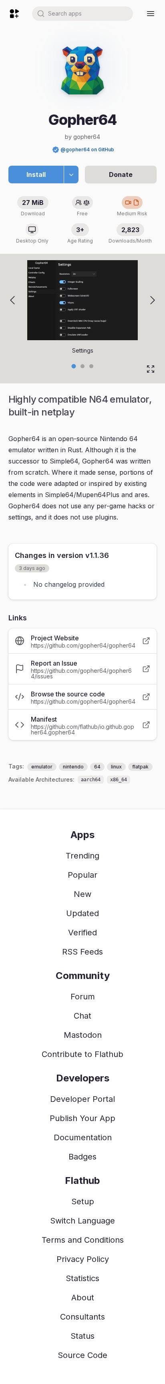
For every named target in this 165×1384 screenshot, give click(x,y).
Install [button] (36, 174)
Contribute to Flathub (82, 1054)
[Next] (152, 300)
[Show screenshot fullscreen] (150, 369)
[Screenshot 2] (91, 366)
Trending (82, 855)
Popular (82, 875)
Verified (82, 932)
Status (82, 1336)
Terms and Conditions (83, 1240)
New (82, 894)
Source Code (82, 1355)
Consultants (82, 1317)
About (82, 1297)
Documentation (83, 1137)
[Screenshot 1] (82, 366)
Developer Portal (82, 1099)
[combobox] (82, 13)
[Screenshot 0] (74, 366)
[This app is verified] (55, 149)
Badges (82, 1156)
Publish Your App (82, 1118)
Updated (82, 913)
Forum (82, 996)
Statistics (82, 1278)
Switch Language (82, 1221)
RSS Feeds (82, 952)
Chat (82, 1016)
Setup (82, 1201)
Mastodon (83, 1035)
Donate (121, 174)
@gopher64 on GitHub (87, 149)
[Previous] (12, 300)
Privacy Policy (82, 1259)
